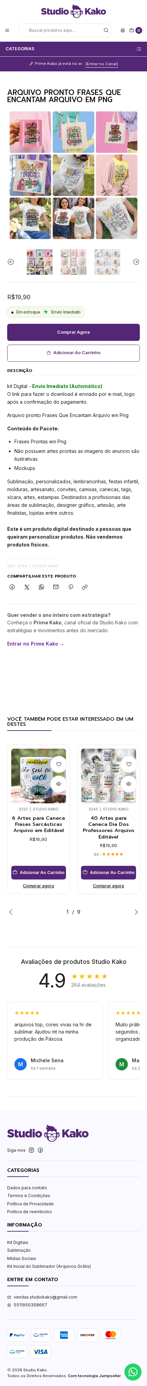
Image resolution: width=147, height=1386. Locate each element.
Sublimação (19, 1250)
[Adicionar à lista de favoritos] (58, 764)
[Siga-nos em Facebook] (40, 1150)
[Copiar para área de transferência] (85, 587)
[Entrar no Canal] (101, 63)
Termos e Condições (28, 1195)
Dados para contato (27, 1187)
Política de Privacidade (30, 1203)
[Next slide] (135, 262)
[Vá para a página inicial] (73, 11)
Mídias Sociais (21, 1258)
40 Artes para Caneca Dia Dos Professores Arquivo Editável (108, 828)
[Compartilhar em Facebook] (12, 587)
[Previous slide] (12, 262)
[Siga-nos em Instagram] (31, 1150)
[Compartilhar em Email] (56, 587)
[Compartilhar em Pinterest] (71, 587)
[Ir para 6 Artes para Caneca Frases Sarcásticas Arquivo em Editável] (38, 776)
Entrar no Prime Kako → (35, 644)
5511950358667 (30, 1304)
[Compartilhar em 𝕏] (27, 587)
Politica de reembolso (29, 1211)
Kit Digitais (17, 1242)
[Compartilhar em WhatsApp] (41, 587)
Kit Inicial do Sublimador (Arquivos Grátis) (49, 1266)
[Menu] (7, 30)
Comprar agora (73, 332)
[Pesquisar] (106, 30)
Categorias (20, 48)
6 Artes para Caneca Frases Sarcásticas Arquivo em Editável (38, 824)
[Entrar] (122, 30)
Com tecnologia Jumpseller (94, 1375)
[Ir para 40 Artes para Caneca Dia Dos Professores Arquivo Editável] (108, 776)
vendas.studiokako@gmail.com (45, 1297)
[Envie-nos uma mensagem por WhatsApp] (133, 1372)
